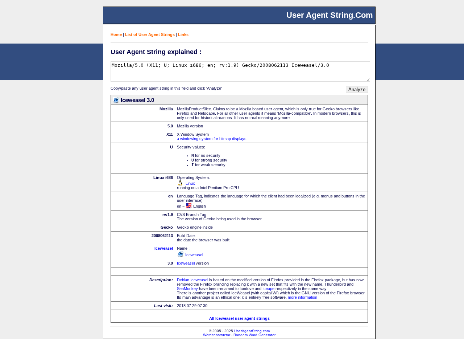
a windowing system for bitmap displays (211, 138)
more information (302, 297)
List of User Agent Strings (150, 34)
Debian (183, 280)
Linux (190, 183)
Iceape (268, 288)
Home (116, 34)
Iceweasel (163, 248)
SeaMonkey (187, 288)
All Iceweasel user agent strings (239, 318)
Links (183, 34)
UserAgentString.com (252, 331)
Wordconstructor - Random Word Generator (239, 335)
